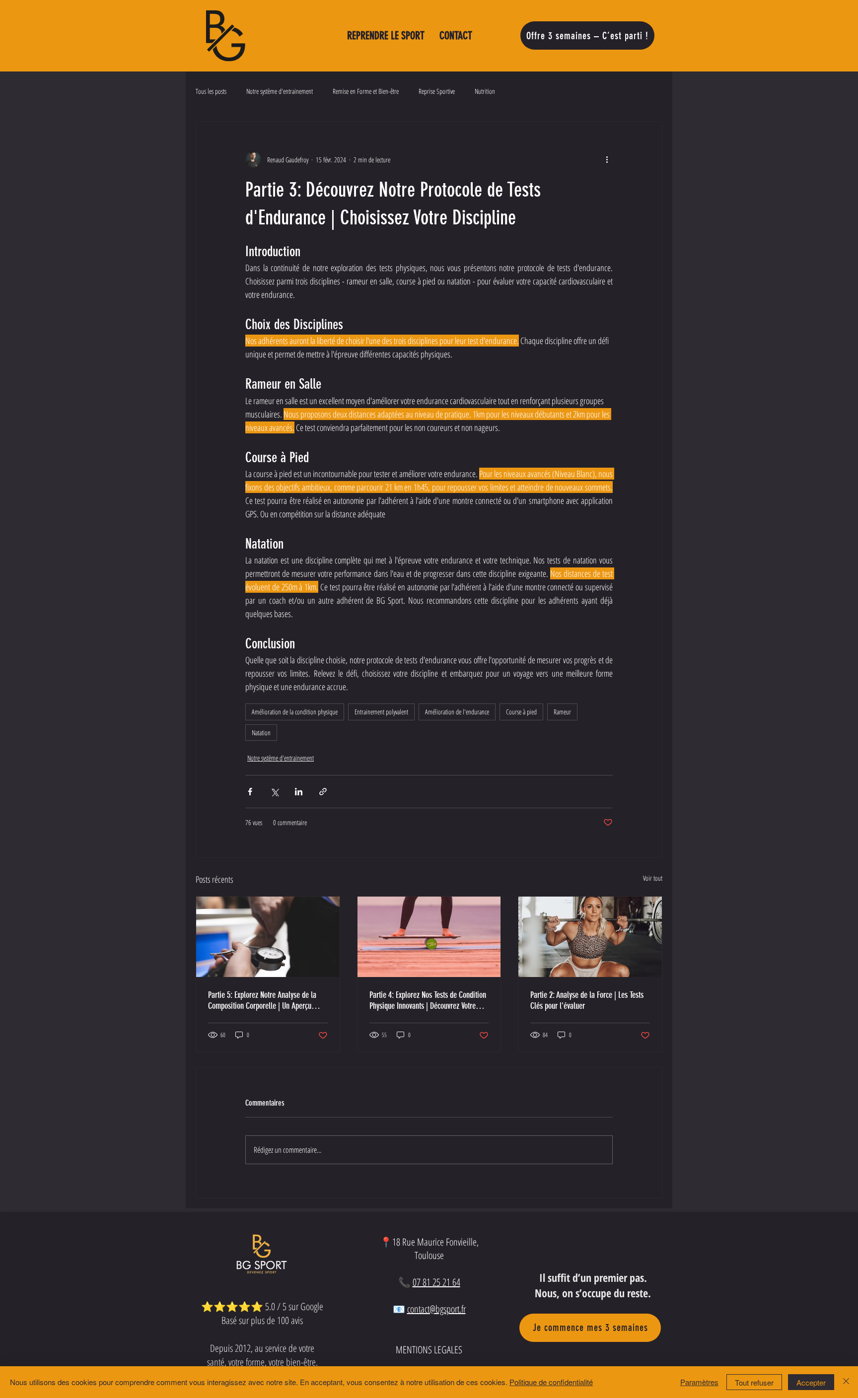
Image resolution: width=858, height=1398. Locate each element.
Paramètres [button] (699, 1382)
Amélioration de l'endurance (457, 711)
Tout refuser (754, 1382)
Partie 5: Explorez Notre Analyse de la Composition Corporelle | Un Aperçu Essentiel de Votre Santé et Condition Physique (262, 1000)
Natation (261, 732)
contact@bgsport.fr (436, 1309)
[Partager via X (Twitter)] (274, 791)
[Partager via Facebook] (250, 791)
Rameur (562, 711)
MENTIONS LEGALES (429, 1349)
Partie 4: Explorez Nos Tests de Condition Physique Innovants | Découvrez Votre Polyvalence (427, 1000)
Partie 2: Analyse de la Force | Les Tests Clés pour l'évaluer (587, 1000)
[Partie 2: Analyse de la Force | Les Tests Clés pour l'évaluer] (590, 937)
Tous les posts (211, 91)
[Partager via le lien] (323, 791)
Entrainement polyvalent (381, 711)
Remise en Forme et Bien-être (366, 91)
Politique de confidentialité (551, 1382)
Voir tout (652, 878)
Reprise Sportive (437, 91)
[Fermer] (846, 1382)
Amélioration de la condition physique (295, 711)
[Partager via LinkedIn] (298, 791)
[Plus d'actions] (607, 159)
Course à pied (521, 711)
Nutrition (485, 91)
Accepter (811, 1382)
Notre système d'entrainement (279, 91)
